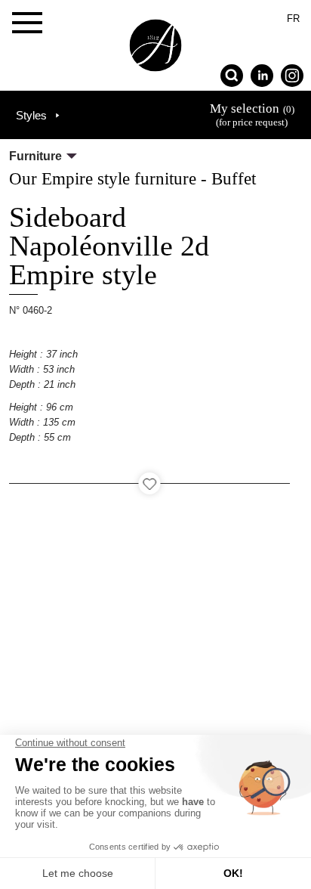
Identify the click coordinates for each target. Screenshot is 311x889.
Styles (31, 115)
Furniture (35, 156)
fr (293, 18)
